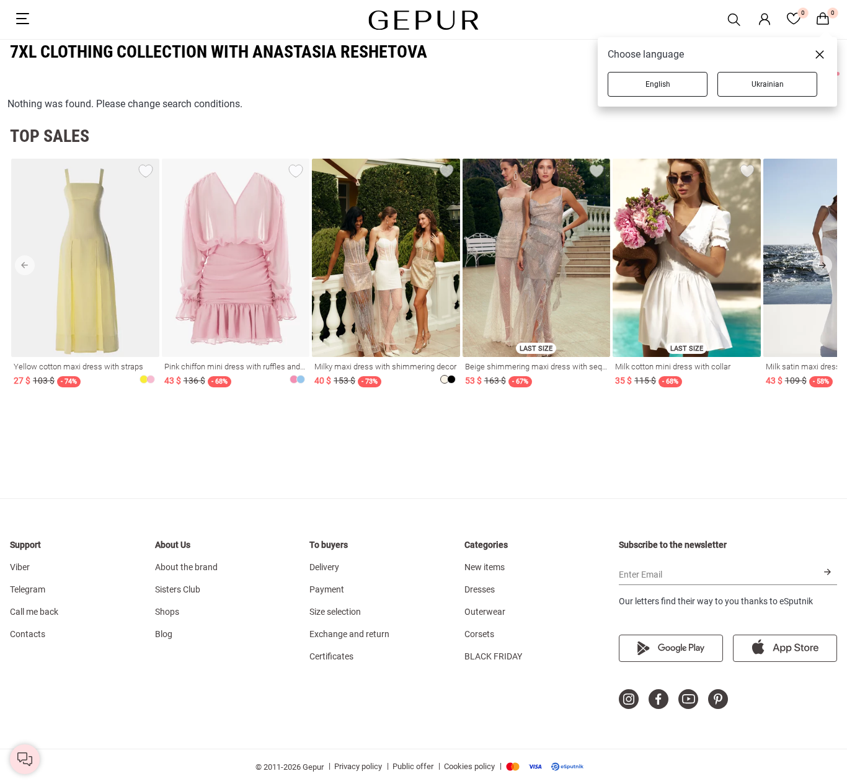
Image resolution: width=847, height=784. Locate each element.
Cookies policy (469, 766)
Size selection (335, 612)
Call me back (34, 612)
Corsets (479, 634)
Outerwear (484, 612)
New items (484, 567)
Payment (326, 589)
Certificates (331, 656)
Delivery (324, 567)
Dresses (479, 589)
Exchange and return (349, 634)
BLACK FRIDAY (493, 656)
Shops (167, 612)
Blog (163, 634)
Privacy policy (358, 766)
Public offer (412, 766)
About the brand (186, 567)
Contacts (27, 634)
